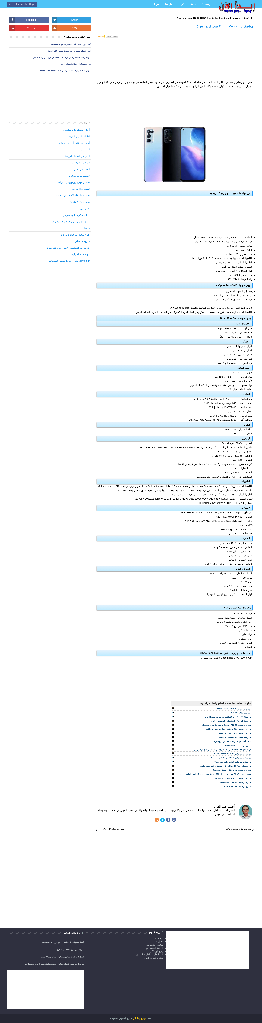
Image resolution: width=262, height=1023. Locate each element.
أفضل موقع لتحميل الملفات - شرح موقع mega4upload (70, 44)
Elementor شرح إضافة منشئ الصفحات (69, 261)
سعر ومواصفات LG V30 (241, 713)
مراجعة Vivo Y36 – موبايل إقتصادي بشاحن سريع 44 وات (228, 717)
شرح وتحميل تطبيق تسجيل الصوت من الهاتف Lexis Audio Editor (65, 71)
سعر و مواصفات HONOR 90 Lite (237, 786)
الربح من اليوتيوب (81, 162)
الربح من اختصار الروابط (77, 156)
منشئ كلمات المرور (153, 957)
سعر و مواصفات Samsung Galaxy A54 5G (233, 778)
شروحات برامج (82, 241)
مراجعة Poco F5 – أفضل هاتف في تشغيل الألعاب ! (230, 721)
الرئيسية (248, 18)
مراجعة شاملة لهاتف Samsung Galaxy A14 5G (231, 758)
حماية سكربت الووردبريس (76, 215)
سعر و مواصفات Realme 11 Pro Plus (235, 782)
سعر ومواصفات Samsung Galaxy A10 (234, 737)
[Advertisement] (175, 61)
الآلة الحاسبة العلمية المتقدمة (149, 954)
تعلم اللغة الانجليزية (80, 202)
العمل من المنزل (81, 169)
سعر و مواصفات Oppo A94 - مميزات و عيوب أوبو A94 (228, 729)
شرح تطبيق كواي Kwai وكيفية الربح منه (76, 64)
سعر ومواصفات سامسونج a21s (238, 829)
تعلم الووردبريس (81, 208)
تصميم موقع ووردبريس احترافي (73, 182)
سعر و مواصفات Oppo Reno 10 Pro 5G (234, 709)
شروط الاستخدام (155, 948)
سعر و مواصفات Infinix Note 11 (237, 745)
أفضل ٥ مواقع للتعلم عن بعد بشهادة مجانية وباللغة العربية (69, 51)
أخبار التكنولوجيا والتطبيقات (76, 130)
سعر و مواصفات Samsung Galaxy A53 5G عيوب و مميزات (226, 725)
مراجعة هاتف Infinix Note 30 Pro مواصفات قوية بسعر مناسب (225, 766)
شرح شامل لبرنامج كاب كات (75, 234)
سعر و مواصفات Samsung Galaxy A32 (234, 733)
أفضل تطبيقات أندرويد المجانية (74, 143)
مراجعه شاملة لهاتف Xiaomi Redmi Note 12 (232, 754)
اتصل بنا (159, 941)
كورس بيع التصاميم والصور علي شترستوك (68, 247)
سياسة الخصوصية (155, 944)
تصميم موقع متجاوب (79, 175)
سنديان (86, 228)
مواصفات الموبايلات (231, 18)
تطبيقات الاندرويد (81, 189)
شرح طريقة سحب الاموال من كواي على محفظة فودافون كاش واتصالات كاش (62, 57)
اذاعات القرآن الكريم (79, 136)
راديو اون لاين (157, 951)
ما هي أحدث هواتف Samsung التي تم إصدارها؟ (232, 741)
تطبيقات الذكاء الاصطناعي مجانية (73, 195)
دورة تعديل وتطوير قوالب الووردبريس (70, 221)
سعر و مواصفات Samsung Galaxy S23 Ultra (232, 770)
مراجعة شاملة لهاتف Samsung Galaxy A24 (232, 762)
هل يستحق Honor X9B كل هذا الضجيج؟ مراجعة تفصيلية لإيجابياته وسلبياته (221, 749)
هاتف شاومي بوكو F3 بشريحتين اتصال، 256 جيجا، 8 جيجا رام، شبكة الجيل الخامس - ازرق (215, 774)
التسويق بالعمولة (81, 149)
